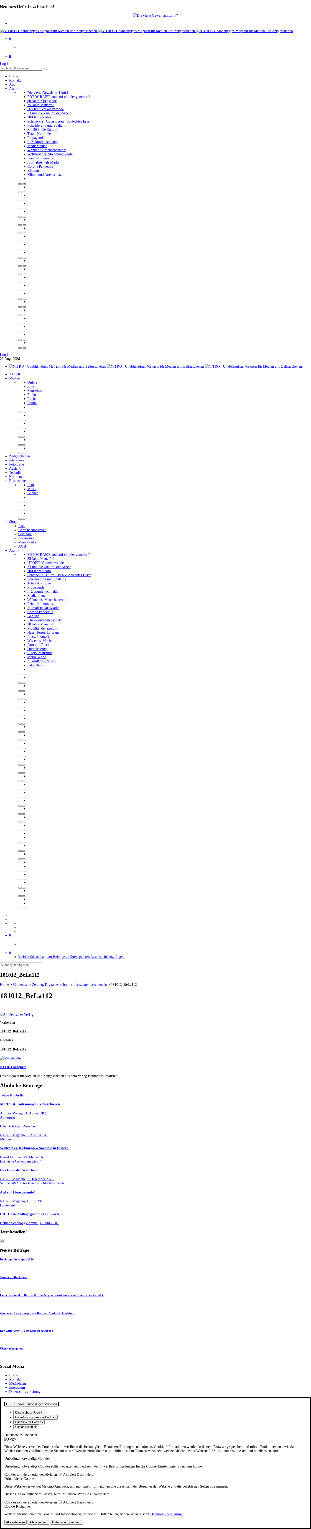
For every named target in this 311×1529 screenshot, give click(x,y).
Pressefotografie (38, 636)
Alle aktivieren (15, 1522)
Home (13, 76)
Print (30, 386)
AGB (22, 546)
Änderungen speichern (66, 1522)
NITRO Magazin (12, 1135)
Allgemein (7, 1117)
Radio (31, 395)
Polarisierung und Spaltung (46, 125)
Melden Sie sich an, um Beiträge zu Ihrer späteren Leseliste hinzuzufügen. (71, 957)
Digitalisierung (37, 649)
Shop (13, 522)
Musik (31, 489)
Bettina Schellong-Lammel (19, 1223)
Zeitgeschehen (19, 456)
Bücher (32, 493)
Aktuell (14, 374)
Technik (15, 472)
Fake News (35, 665)
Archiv (14, 88)
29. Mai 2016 (33, 1157)
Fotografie (16, 464)
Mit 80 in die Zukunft (42, 129)
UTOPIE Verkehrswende (45, 109)
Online (32, 382)
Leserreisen (26, 538)
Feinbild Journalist (40, 158)
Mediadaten (17, 1383)
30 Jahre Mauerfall (40, 624)
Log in (5, 64)
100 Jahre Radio (39, 117)
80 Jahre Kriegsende (42, 101)
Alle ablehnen (38, 1522)
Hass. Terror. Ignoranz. (43, 632)
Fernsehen (34, 390)
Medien (14, 378)
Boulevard (7, 1205)
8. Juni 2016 (49, 1223)
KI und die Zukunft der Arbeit (49, 113)
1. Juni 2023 (36, 1201)
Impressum (17, 1387)
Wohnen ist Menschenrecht (46, 150)
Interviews (16, 460)
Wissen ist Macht (39, 641)
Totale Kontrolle (39, 134)
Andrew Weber (11, 1113)
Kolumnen (16, 477)
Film (30, 485)
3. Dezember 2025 (40, 1179)
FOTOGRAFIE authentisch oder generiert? (58, 97)
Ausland (15, 468)
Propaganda (35, 138)
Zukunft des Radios (41, 661)
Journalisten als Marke (43, 162)
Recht (31, 399)
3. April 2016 (37, 1135)
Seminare (25, 534)
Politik (32, 403)
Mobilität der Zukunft (42, 628)
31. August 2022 (36, 1113)
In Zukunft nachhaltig (43, 142)
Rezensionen (18, 481)
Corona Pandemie (40, 166)
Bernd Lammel (11, 1157)
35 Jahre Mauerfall (40, 105)
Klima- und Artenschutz (44, 175)
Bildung (33, 170)
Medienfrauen (37, 146)
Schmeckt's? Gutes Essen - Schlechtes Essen (59, 121)
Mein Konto (27, 542)
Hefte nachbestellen (32, 530)
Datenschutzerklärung (25, 1391)
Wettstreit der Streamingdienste (50, 154)
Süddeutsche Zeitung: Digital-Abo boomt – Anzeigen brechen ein (60, 984)
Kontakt (15, 80)
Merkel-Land (36, 657)
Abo (12, 84)
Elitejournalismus (39, 653)
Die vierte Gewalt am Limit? (47, 93)
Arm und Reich (38, 645)
